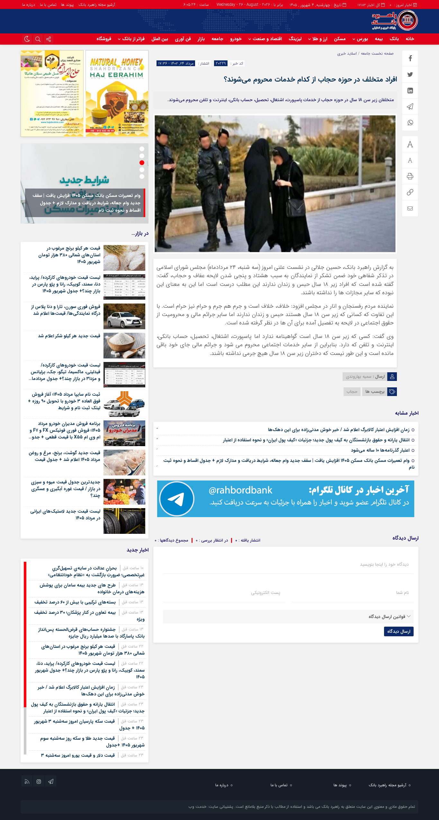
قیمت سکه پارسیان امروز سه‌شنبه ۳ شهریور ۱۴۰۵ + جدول (89, 725)
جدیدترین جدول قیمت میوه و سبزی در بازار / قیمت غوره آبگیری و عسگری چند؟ (65, 489)
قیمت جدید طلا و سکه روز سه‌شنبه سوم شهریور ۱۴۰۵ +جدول (92, 742)
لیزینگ (295, 38)
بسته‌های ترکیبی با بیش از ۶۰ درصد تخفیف (75, 602)
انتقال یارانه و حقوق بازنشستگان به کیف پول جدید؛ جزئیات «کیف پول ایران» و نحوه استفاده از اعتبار (316, 440)
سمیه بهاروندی (359, 376)
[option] (84, 183)
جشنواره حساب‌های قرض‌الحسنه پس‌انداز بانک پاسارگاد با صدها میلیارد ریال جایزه (91, 633)
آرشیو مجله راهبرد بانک (96, 5)
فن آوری (183, 38)
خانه (410, 38)
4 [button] (141, 169)
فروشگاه (103, 38)
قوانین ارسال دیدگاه (387, 616)
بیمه (379, 38)
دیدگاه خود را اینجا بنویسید (384, 564)
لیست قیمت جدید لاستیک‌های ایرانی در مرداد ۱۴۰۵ (65, 515)
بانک (394, 38)
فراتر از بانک (133, 38)
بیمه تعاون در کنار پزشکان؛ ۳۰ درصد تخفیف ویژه (89, 616)
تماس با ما (48, 5)
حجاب (352, 391)
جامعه (217, 38)
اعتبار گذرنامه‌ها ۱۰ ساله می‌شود (380, 450)
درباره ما (28, 5)
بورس (362, 38)
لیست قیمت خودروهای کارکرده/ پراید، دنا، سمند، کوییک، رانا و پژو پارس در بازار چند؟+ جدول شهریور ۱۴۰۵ (64, 284)
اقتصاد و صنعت (267, 38)
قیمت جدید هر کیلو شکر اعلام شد (69, 335)
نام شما (402, 592)
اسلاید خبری (347, 53)
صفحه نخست (382, 53)
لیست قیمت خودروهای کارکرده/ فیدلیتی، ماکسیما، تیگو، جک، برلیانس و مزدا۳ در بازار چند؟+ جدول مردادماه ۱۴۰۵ (65, 375)
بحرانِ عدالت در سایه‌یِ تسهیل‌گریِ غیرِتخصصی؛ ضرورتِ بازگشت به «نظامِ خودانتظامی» (96, 571)
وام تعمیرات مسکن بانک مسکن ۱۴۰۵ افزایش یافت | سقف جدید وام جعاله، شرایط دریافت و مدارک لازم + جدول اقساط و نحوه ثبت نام (289, 464)
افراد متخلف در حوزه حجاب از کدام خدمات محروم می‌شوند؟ (310, 79)
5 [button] (141, 176)
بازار (201, 38)
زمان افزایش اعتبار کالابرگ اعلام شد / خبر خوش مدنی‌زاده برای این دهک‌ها (338, 429)
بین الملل (159, 38)
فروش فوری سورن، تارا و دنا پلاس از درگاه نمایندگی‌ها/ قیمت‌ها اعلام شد (65, 310)
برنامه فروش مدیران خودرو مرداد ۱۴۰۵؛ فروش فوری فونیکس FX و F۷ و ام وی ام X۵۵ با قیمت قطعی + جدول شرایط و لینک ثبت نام (64, 433)
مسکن (340, 38)
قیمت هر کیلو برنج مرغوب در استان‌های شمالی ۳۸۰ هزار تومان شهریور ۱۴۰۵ (69, 255)
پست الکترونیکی (265, 592)
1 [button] (141, 148)
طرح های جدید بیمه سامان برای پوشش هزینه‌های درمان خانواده (92, 588)
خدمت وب (197, 807)
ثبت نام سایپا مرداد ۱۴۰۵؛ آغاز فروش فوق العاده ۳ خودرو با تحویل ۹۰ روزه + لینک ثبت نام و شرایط (64, 401)
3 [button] (141, 162)
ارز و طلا (319, 38)
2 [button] (141, 156)
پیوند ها (67, 5)
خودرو (236, 38)
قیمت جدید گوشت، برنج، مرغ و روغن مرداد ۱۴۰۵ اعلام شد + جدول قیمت (64, 456)
